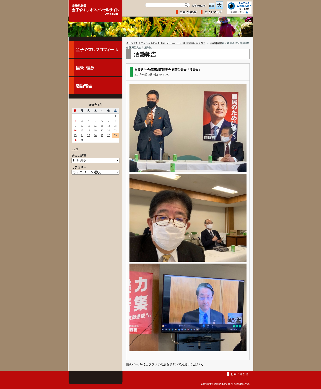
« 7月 (75, 149)
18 (88, 130)
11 (88, 125)
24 (82, 135)
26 (95, 135)
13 (102, 125)
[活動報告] (95, 85)
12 (95, 125)
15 (115, 125)
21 (108, 130)
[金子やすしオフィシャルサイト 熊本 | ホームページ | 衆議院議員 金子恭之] (95, 8)
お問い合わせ (239, 374)
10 (82, 125)
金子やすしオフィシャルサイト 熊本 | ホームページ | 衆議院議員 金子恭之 (165, 43)
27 (102, 135)
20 (102, 130)
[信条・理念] (95, 67)
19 (95, 130)
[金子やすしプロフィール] (95, 49)
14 (108, 125)
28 (108, 135)
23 (75, 135)
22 (115, 130)
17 (82, 130)
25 (88, 135)
